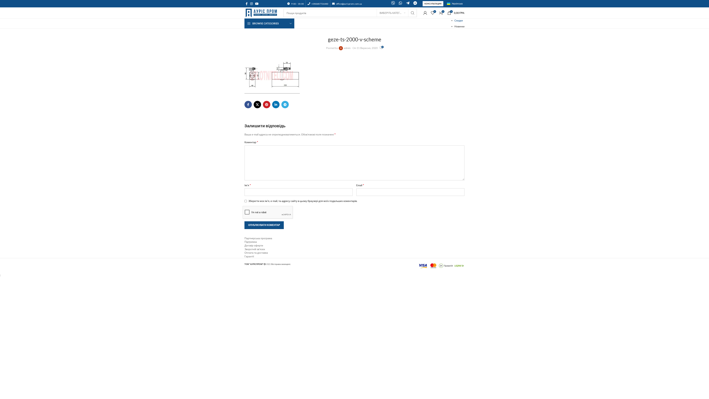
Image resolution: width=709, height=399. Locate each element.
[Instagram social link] (251, 3)
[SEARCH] (412, 13)
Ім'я (247, 185)
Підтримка (250, 241)
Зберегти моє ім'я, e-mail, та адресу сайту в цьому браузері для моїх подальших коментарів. (302, 200)
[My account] (425, 13)
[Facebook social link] (246, 3)
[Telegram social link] (285, 104)
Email (360, 185)
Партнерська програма (258, 238)
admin (347, 48)
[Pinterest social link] (266, 104)
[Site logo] (262, 12)
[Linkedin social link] (276, 104)
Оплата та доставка (256, 252)
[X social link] (257, 104)
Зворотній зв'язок (254, 249)
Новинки (459, 26)
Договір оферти (253, 245)
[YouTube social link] (257, 3)
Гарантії (249, 256)
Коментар (251, 142)
